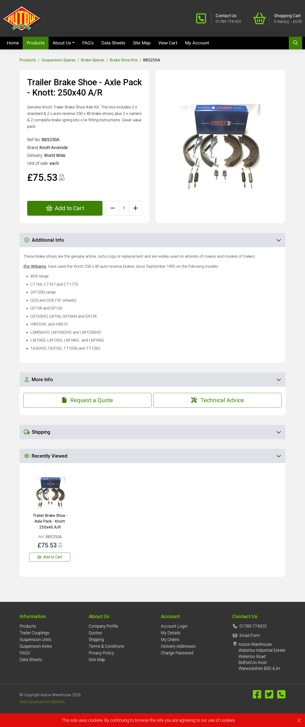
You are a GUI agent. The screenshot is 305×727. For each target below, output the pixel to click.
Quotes (95, 633)
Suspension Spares (58, 60)
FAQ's (88, 43)
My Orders (170, 639)
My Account (197, 43)
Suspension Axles (36, 646)
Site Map (142, 43)
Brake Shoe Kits (124, 60)
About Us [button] (61, 43)
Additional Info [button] (48, 240)
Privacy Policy (101, 653)
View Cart (167, 43)
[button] (36, 616)
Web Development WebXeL (43, 702)
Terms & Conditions (106, 646)
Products (35, 43)
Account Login (174, 626)
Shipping (96, 639)
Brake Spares (92, 60)
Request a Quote (91, 400)
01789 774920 (253, 626)
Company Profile (103, 626)
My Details (170, 633)
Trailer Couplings (34, 633)
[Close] (299, 720)
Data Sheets (113, 43)
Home (15, 43)
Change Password (177, 653)
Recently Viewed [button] (49, 456)
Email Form (249, 635)
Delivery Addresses (178, 646)
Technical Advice (222, 400)
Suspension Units (35, 639)
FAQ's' (25, 653)
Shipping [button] (41, 432)
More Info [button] (42, 379)
